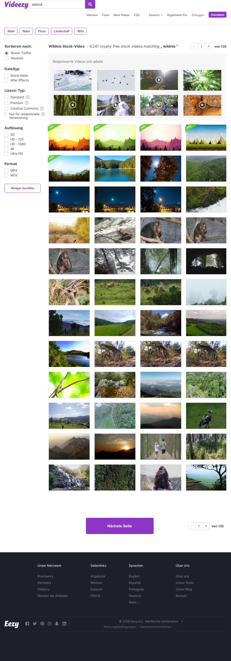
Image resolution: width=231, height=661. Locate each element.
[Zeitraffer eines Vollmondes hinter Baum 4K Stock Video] (160, 168)
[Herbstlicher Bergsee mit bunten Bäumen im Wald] (115, 168)
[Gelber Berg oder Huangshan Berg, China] (69, 446)
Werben (96, 583)
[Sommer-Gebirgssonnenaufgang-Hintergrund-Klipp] (69, 137)
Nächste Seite (119, 526)
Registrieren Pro (177, 15)
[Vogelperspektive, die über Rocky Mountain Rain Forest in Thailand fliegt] (206, 385)
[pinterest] (42, 624)
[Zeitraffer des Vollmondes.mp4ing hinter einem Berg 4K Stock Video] (69, 199)
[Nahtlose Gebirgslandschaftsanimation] (206, 137)
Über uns (182, 576)
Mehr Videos (121, 15)
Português (136, 589)
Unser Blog (184, 589)
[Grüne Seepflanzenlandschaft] (69, 354)
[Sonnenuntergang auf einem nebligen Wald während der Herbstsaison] (160, 416)
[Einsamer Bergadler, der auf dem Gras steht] (206, 416)
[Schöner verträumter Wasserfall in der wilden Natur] (115, 385)
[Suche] (90, 4)
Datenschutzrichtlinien (156, 627)
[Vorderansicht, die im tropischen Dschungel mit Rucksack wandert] (206, 446)
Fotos (105, 15)
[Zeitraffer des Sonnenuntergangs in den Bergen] (115, 446)
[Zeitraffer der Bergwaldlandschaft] (160, 385)
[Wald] (202, 80)
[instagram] (49, 624)
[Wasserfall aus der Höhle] (160, 261)
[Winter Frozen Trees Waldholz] (115, 261)
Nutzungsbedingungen (120, 627)
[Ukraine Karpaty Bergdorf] (69, 416)
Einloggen (198, 15)
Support (96, 589)
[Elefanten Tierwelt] (115, 292)
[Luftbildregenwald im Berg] (115, 477)
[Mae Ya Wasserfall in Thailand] (69, 477)
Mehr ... (134, 602)
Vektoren (92, 15)
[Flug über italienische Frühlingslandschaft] (206, 323)
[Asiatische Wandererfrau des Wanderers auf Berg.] (160, 477)
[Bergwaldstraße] (115, 416)
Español (135, 583)
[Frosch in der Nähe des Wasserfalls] (115, 230)
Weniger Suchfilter (23, 188)
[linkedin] (64, 624)
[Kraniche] (116, 80)
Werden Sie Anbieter (52, 596)
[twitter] (35, 624)
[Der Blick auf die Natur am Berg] (115, 323)
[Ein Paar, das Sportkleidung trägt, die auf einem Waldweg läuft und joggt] (160, 446)
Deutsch (135, 596)
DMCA (95, 596)
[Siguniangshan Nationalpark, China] (160, 323)
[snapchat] (57, 624)
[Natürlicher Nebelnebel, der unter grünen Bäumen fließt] (206, 292)
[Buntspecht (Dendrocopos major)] (159, 105)
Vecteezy (44, 583)
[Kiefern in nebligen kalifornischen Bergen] (69, 323)
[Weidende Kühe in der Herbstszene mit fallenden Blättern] (69, 230)
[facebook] (27, 624)
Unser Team (185, 583)
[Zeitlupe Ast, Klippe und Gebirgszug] (206, 477)
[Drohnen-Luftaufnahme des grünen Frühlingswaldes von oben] (206, 168)
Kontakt (181, 596)
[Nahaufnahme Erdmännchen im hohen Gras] (69, 292)
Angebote (97, 576)
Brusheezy (45, 576)
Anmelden (217, 14)
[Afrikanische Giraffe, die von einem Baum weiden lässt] (115, 354)
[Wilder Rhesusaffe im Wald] (160, 230)
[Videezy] (16, 5)
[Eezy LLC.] (12, 624)
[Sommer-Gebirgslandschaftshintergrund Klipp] (69, 168)
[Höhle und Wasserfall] (206, 261)
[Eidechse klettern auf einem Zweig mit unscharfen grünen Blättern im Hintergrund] (69, 385)
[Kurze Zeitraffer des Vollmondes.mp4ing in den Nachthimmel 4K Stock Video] (115, 199)
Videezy (43, 589)
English (134, 576)
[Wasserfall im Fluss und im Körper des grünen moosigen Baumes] (206, 199)
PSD (137, 15)
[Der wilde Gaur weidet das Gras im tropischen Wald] (160, 292)
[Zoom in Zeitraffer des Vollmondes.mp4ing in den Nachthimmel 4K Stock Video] (160, 199)
